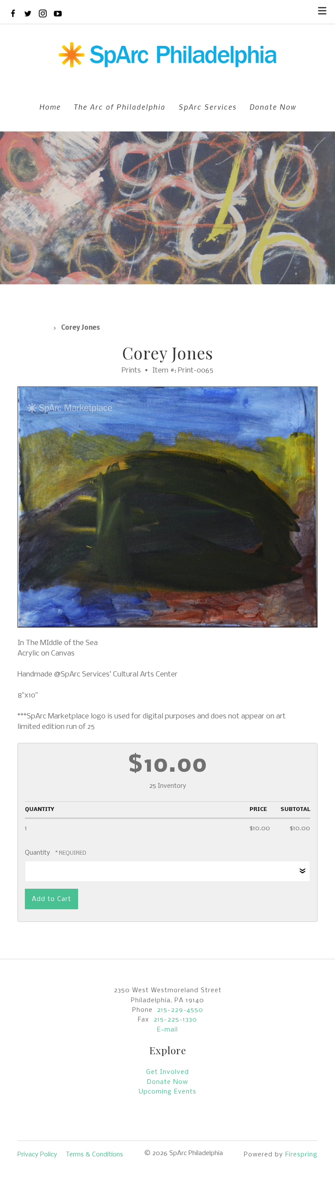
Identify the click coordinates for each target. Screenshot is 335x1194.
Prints (32, 327)
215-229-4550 (180, 1010)
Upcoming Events (167, 1091)
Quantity (37, 852)
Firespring (301, 1154)
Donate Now (273, 106)
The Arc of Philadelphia (119, 106)
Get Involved (167, 1072)
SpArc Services (207, 106)
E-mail (167, 1029)
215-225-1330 (175, 1019)
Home (50, 106)
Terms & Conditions (94, 1154)
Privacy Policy (37, 1154)
